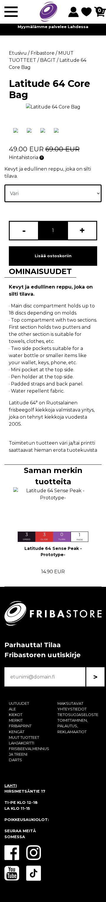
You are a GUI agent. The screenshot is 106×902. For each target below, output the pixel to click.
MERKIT (16, 720)
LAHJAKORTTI (21, 743)
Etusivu (18, 53)
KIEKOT (15, 714)
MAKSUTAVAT (70, 703)
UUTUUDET (19, 703)
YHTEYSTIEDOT (72, 709)
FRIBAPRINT (20, 726)
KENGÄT (16, 732)
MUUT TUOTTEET (24, 737)
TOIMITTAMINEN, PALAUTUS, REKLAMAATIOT (72, 726)
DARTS (15, 760)
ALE (12, 709)
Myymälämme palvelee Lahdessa (53, 27)
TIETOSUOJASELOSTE (77, 714)
